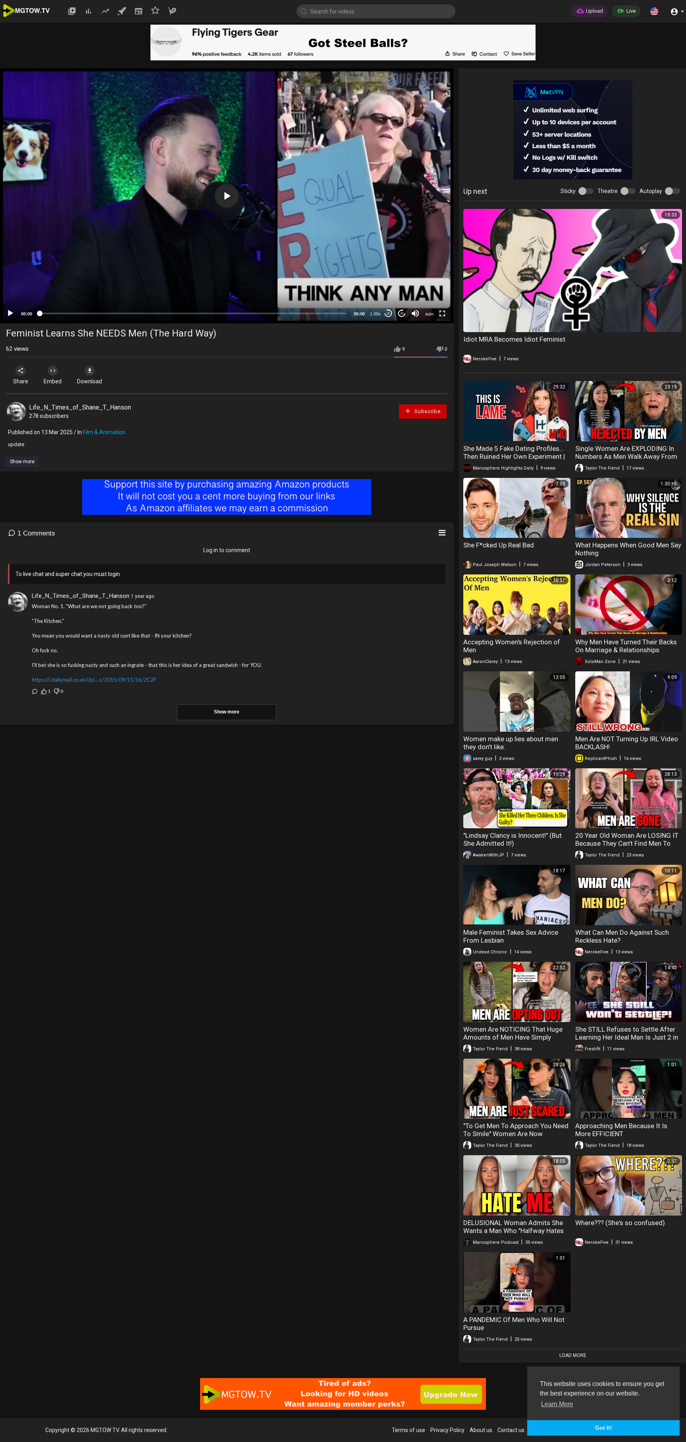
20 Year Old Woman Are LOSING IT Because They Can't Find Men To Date (626, 843)
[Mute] (415, 313)
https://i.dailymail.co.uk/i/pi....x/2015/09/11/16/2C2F (94, 680)
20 (401, 313)
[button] (654, 11)
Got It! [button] (603, 1428)
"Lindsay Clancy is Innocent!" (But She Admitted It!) (512, 839)
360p (427, 282)
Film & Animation (104, 432)
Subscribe (426, 411)
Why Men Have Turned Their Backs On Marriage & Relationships (626, 646)
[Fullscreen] (442, 313)
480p (427, 270)
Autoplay (651, 191)
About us (481, 1430)
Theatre (607, 191)
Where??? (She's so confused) (620, 1223)
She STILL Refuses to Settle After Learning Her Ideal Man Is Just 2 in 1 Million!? (626, 1037)
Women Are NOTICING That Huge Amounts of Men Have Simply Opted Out (513, 1037)
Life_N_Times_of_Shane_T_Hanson (80, 407)
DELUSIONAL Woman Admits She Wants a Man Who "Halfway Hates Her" (513, 1231)
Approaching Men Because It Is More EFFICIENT (621, 1130)
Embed (53, 381)
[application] (226, 195)
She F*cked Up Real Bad (498, 545)
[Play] (10, 313)
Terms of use (408, 1430)
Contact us (510, 1430)
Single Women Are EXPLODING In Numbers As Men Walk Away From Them (626, 456)
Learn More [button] (557, 1404)
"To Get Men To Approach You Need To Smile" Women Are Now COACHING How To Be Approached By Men (515, 1138)
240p (427, 294)
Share (20, 381)
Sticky (568, 191)
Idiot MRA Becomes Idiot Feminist (514, 339)
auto (429, 313)
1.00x (375, 313)
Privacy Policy (447, 1430)
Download (89, 381)
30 (388, 313)
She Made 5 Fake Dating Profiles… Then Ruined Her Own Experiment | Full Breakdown (514, 456)
